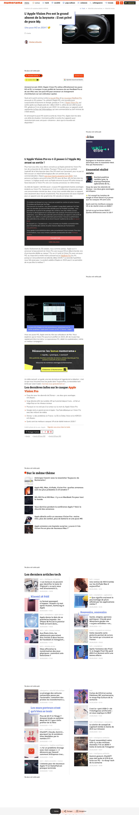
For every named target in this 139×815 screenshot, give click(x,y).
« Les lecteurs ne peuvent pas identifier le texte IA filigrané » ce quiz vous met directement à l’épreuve (51, 585)
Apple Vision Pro (72, 102)
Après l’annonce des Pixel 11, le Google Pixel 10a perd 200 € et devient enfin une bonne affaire (101, 652)
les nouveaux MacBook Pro (72, 98)
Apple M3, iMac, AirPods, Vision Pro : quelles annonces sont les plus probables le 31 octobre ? (59, 488)
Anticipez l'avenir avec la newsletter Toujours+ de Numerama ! (57, 479)
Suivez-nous (79, 75)
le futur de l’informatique (42, 109)
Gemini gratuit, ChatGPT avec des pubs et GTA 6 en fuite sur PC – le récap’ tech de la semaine (101, 759)
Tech (83, 8)
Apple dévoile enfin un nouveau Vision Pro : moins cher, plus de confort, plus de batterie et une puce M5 (59, 517)
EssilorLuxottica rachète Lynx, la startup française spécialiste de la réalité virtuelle (102, 180)
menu (26, 3)
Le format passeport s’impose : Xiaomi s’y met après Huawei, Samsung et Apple (52, 604)
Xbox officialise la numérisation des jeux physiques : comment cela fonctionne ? (51, 652)
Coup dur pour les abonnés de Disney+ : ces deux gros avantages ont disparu (100, 189)
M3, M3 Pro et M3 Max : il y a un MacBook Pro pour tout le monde (59, 498)
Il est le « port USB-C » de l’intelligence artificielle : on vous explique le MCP (100, 711)
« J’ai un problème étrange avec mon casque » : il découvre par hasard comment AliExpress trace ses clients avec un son (52, 751)
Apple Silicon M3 (55, 436)
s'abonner (131, 3)
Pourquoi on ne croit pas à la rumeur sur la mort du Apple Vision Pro (52, 407)
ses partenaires (32, 228)
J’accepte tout (55, 238)
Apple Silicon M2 (39, 436)
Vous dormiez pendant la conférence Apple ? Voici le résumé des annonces (58, 508)
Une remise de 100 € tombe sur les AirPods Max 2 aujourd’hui (101, 584)
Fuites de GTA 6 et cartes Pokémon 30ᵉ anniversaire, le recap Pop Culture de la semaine (101, 696)
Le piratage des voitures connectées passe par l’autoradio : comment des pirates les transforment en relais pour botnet (52, 696)
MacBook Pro (66, 255)
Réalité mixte (110, 8)
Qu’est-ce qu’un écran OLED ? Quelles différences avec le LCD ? (99, 211)
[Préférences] (121, 2)
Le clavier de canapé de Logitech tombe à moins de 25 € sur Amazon (101, 727)
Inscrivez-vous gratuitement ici (53, 384)
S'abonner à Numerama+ (52, 369)
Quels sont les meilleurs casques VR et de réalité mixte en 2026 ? (51, 421)
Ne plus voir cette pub (32, 71)
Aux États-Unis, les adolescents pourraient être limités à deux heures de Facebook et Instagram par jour (52, 636)
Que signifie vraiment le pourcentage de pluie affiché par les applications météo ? (101, 600)
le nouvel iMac (54, 98)
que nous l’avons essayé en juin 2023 (58, 176)
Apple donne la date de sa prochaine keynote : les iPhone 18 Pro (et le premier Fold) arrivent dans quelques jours (52, 620)
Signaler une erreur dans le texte (59, 427)
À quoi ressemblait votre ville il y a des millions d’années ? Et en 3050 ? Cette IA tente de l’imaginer (101, 743)
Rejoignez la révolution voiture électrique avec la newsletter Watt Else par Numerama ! (100, 162)
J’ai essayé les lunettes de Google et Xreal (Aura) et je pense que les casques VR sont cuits (99, 197)
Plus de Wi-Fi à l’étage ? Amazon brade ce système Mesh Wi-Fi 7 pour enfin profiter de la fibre (51, 719)
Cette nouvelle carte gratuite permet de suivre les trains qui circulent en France (101, 636)
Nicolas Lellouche (35, 42)
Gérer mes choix (54, 242)
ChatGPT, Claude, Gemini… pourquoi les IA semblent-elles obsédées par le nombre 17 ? (52, 735)
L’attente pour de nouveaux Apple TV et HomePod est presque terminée (52, 766)
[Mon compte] (117, 2)
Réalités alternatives (95, 8)
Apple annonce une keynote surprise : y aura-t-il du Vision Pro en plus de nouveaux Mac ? (58, 527)
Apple (28, 436)
